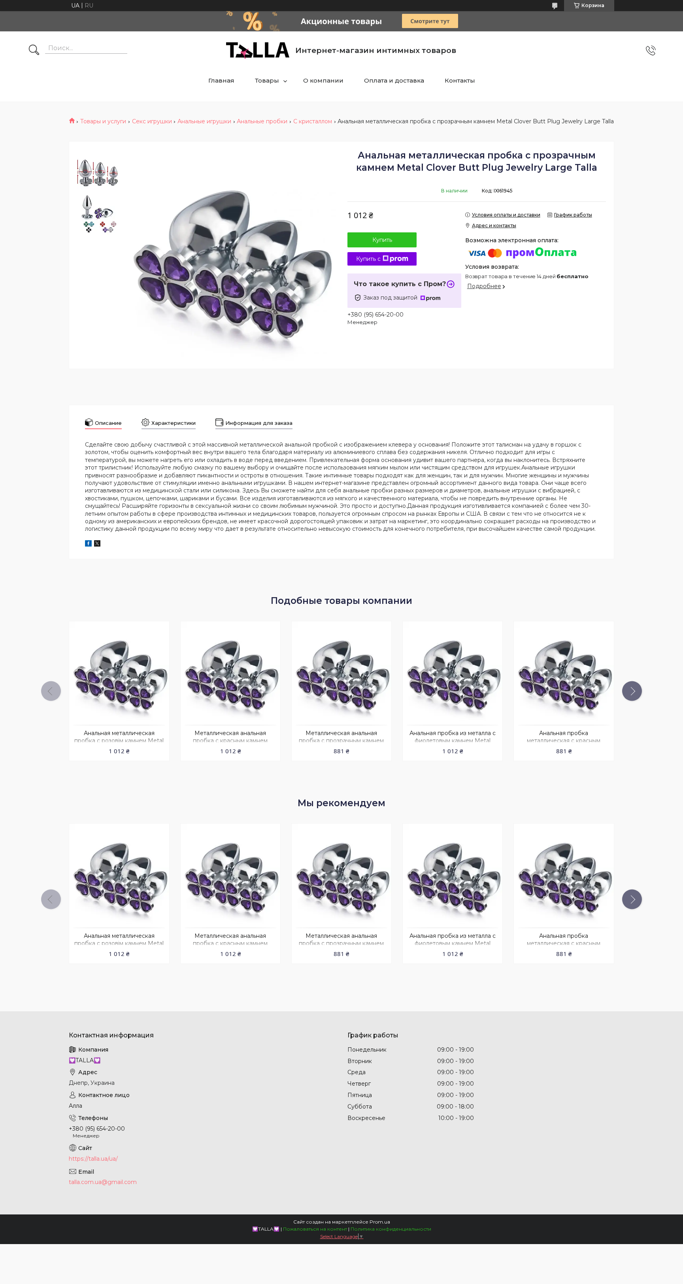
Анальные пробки (262, 121)
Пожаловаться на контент (315, 1229)
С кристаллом (312, 121)
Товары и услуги (103, 121)
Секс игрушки (152, 121)
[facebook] (88, 544)
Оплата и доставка (394, 80)
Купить (382, 239)
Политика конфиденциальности (391, 1229)
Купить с (368, 258)
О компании (323, 80)
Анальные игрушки (204, 121)
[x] (97, 544)
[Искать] (34, 50)
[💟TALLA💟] (257, 50)
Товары (267, 80)
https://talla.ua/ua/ (93, 1158)
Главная (221, 80)
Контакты (460, 80)
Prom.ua (380, 1222)
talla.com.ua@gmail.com (103, 1182)
